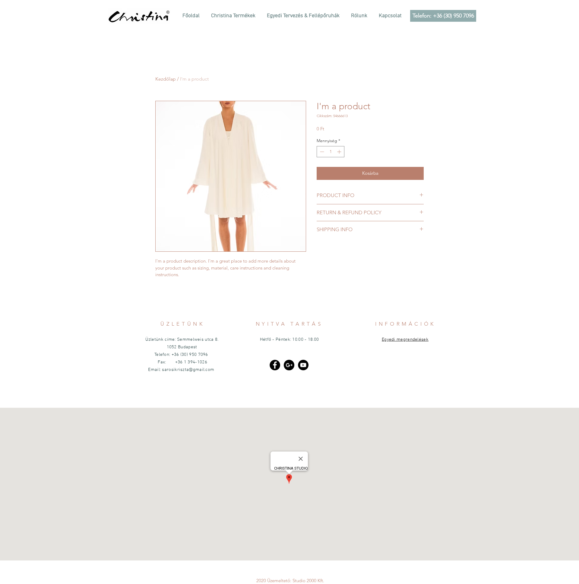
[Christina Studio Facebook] (275, 365)
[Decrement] (321, 151)
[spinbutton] (330, 151)
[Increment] (339, 151)
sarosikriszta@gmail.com (188, 369)
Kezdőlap (165, 79)
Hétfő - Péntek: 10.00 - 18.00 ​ (289, 339)
